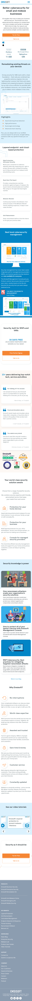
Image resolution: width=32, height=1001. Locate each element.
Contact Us (4, 955)
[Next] (28, 831)
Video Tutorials (5, 947)
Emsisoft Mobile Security (8, 903)
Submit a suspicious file (8, 958)
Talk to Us (16, 39)
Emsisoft (5, 2)
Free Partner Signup (16, 353)
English (26, 995)
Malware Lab (5, 942)
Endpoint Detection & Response (11, 921)
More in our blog (16, 679)
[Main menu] (29, 2)
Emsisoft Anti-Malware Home (10, 898)
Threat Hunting (6, 923)
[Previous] (3, 831)
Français (27, 990)
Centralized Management (9, 918)
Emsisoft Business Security (9, 887)
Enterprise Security (7, 939)
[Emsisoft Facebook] (17, 998)
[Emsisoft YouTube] (11, 998)
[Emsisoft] (16, 991)
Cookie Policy (13, 995)
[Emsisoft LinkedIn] (14, 998)
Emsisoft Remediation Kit (9, 892)
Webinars (4, 978)
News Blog (4, 937)
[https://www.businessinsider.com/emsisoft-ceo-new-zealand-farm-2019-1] (9, 49)
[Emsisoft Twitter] (20, 998)
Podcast (3, 981)
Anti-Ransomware (6, 916)
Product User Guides (7, 944)
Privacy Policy (6, 995)
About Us (4, 966)
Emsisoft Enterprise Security (9, 889)
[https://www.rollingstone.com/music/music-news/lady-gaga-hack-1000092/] (23, 54)
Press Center (5, 973)
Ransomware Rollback (8, 926)
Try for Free (16, 35)
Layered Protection (7, 913)
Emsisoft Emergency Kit (8, 901)
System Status (20, 995)
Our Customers (6, 968)
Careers (3, 976)
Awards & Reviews (6, 971)
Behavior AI (4, 928)
